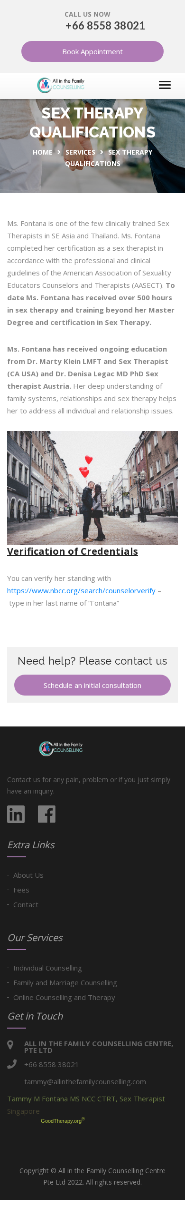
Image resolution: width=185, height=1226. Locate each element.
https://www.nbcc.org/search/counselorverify (81, 590)
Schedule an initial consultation (92, 685)
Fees (21, 889)
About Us (28, 875)
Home (43, 152)
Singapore (23, 1111)
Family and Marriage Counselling (65, 982)
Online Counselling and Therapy (64, 997)
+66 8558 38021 (105, 25)
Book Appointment (92, 51)
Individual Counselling (47, 967)
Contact (25, 904)
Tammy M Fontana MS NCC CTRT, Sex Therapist (86, 1098)
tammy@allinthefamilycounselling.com (85, 1081)
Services (80, 152)
